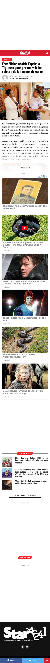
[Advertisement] (25, 25)
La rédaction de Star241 (20, 78)
